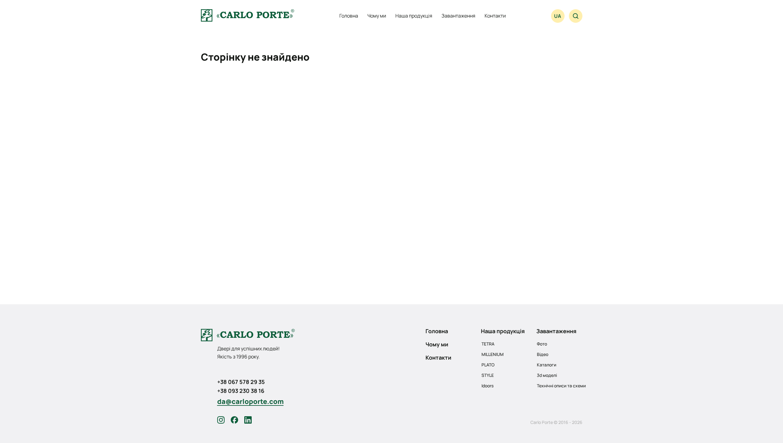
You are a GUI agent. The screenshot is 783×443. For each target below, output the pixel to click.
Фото (542, 344)
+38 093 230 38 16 (240, 390)
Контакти (495, 15)
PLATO (487, 365)
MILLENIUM (492, 354)
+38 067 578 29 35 (241, 381)
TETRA (487, 344)
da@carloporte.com (250, 401)
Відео (542, 354)
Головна (348, 15)
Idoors (487, 386)
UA (557, 16)
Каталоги (546, 365)
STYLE (487, 375)
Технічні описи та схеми (561, 386)
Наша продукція (413, 15)
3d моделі (547, 375)
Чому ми (376, 15)
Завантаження (458, 15)
